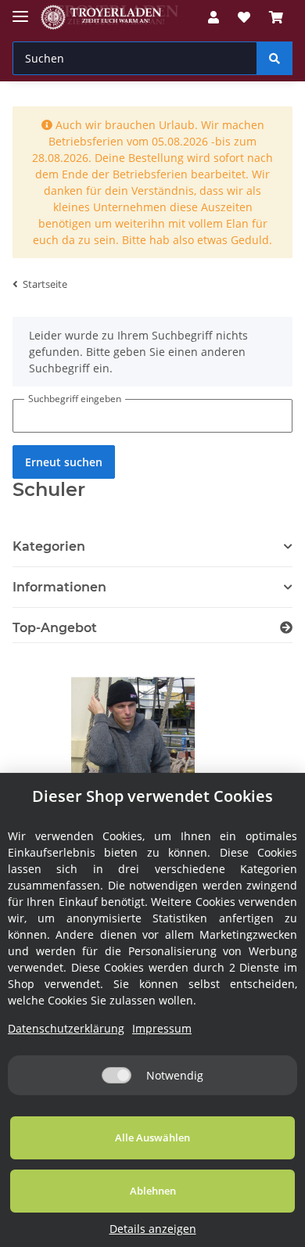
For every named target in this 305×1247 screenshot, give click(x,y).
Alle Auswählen (152, 1137)
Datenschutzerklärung (66, 1028)
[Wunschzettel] (244, 17)
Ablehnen (153, 1191)
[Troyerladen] (110, 17)
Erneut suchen (63, 462)
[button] (213, 17)
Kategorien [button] (49, 546)
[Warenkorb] (276, 17)
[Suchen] (274, 58)
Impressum (162, 1028)
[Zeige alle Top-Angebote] (286, 627)
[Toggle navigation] (20, 10)
